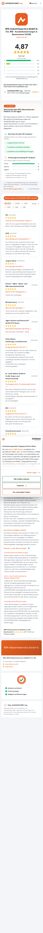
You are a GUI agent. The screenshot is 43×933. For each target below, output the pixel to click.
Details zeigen (32, 472)
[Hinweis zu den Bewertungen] (29, 548)
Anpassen (20, 485)
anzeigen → (35, 92)
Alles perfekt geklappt (14, 308)
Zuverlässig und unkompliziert (17, 239)
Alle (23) (7, 203)
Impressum (9, 667)
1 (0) (23, 207)
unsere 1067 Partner (15, 449)
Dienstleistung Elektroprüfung (17, 329)
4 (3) (24, 203)
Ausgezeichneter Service (15, 347)
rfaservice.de (21, 37)
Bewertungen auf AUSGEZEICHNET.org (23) (21, 198)
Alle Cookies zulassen (21, 479)
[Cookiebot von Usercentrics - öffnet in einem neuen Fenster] (32, 439)
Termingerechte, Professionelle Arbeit (20, 384)
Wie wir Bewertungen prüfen (13, 189)
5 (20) (16, 203)
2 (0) (15, 207)
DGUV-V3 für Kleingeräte (15, 292)
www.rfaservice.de (11, 664)
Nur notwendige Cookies (21, 492)
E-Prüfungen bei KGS (13, 266)
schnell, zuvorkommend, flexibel (17, 221)
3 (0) (7, 207)
